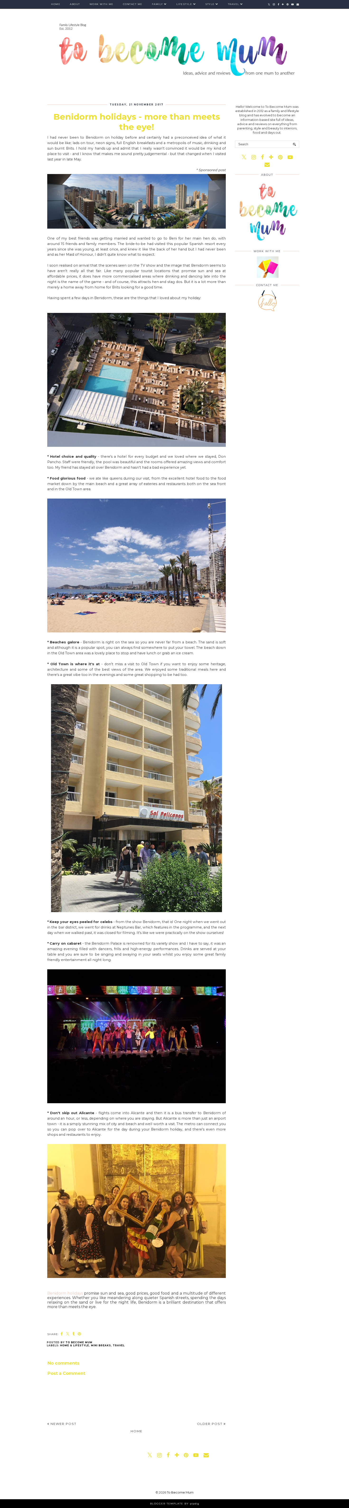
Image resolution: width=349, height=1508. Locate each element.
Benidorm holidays (65, 1293)
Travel (233, 4)
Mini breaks (101, 1345)
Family (157, 4)
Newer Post (62, 1424)
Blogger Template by (174, 1503)
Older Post (210, 1424)
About (75, 4)
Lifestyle (184, 4)
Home (55, 4)
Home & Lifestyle (74, 1345)
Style (210, 4)
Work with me (101, 4)
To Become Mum (180, 1492)
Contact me (132, 4)
